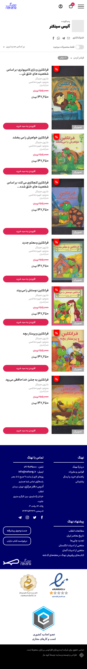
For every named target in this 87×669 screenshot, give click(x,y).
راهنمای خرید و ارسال (73, 477)
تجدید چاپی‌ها (77, 541)
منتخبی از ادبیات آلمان (73, 550)
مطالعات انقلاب (76, 531)
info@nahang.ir (27, 472)
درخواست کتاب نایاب (17, 541)
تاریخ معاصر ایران (75, 536)
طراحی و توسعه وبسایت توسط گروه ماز (60, 655)
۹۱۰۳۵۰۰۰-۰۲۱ (30, 467)
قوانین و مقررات (76, 472)
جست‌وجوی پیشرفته (17, 531)
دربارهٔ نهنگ (78, 467)
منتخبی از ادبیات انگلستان (71, 545)
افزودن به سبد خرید (26, 126)
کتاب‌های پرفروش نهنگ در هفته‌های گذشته (63, 555)
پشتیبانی (79, 481)
